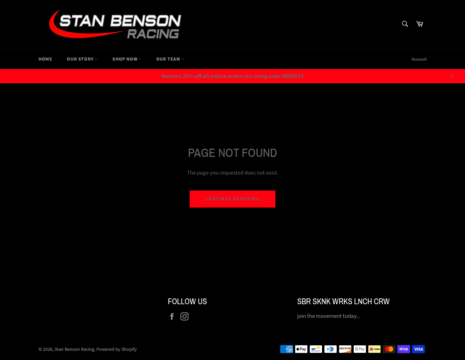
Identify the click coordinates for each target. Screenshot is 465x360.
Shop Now (125, 59)
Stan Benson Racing (74, 349)
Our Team (168, 59)
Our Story (81, 59)
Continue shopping (232, 199)
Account (419, 59)
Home (45, 59)
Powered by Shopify (116, 349)
